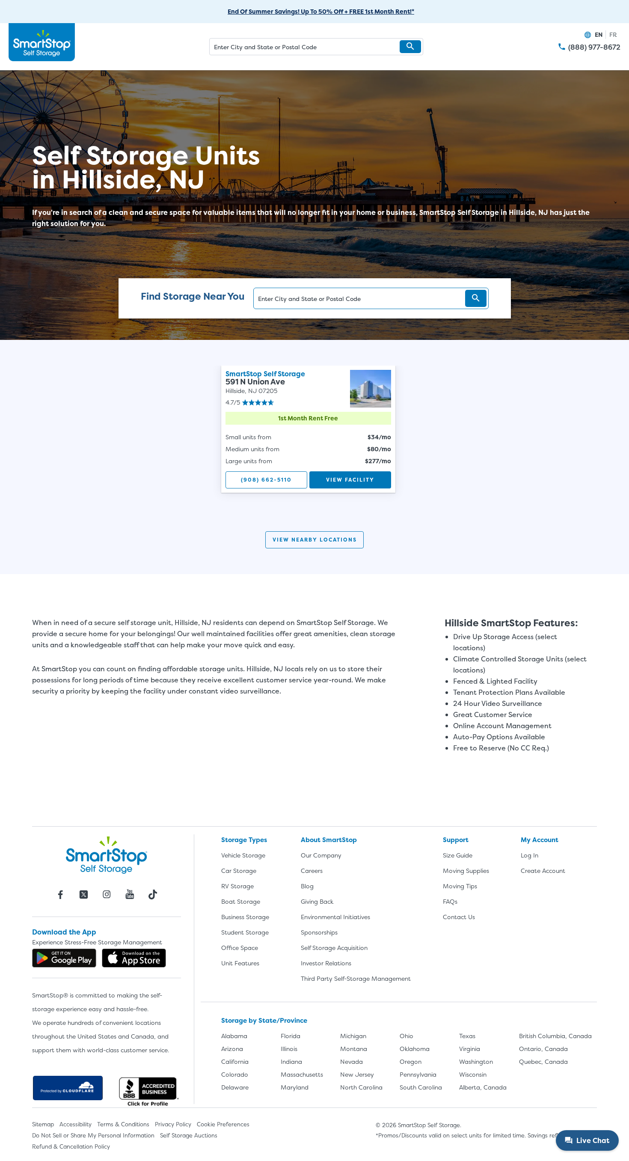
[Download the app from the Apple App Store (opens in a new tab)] (134, 958)
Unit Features (240, 963)
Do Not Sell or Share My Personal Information (93, 1135)
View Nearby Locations (315, 539)
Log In (529, 855)
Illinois (289, 1049)
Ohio (406, 1036)
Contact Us (459, 917)
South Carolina (421, 1087)
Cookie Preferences (223, 1124)
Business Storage (245, 917)
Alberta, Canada (483, 1087)
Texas (467, 1036)
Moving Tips (460, 886)
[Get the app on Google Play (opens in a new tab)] (64, 958)
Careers (312, 870)
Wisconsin (473, 1074)
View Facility (350, 479)
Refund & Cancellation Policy (71, 1146)
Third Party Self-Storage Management (356, 978)
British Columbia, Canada (555, 1036)
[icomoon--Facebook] (60, 894)
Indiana (291, 1061)
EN (598, 34)
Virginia (469, 1049)
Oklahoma (415, 1049)
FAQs (450, 901)
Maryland (295, 1087)
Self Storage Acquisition (334, 948)
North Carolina (361, 1087)
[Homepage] (42, 42)
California (235, 1061)
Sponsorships (319, 932)
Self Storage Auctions (188, 1135)
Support (456, 839)
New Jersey (357, 1074)
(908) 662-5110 (266, 479)
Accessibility (75, 1124)
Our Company (321, 855)
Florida (290, 1036)
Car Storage (238, 870)
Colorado (234, 1074)
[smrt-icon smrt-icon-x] (83, 894)
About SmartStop (329, 839)
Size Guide (457, 855)
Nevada (351, 1061)
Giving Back (317, 901)
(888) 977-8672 (594, 47)
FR (613, 34)
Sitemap (43, 1124)
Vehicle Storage (243, 855)
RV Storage (237, 886)
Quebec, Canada (543, 1061)
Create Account (543, 870)
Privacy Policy (173, 1124)
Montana (353, 1049)
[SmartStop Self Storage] (106, 854)
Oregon (410, 1061)
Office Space (239, 948)
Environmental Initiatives (335, 917)
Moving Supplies (466, 870)
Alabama (234, 1036)
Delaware (235, 1087)
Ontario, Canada (543, 1049)
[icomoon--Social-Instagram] (106, 894)
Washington (476, 1061)
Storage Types (244, 839)
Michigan (353, 1036)
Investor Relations (326, 963)
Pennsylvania (418, 1074)
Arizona (232, 1049)
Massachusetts (302, 1074)
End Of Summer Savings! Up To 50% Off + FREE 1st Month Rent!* (321, 11)
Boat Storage (240, 901)
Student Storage (245, 932)
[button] (410, 46)
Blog (307, 886)
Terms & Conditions (123, 1124)
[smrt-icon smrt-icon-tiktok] (152, 894)
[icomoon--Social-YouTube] (129, 894)
